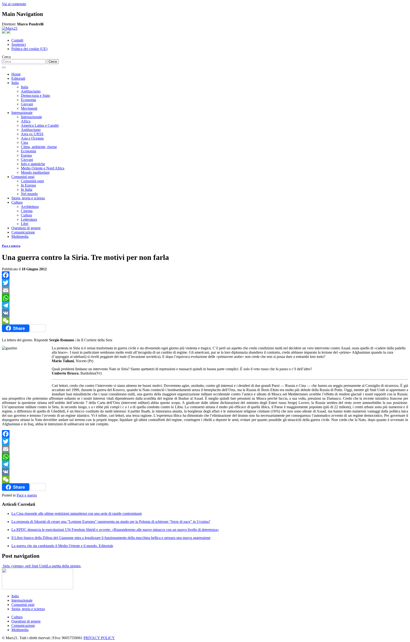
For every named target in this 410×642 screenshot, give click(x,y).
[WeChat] (205, 320)
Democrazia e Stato (35, 96)
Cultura (17, 202)
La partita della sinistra (64, 566)
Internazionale (22, 113)
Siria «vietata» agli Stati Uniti (24, 566)
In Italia (26, 189)
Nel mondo (29, 194)
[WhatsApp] (205, 298)
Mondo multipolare (35, 172)
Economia (28, 100)
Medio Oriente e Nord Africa (42, 168)
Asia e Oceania (32, 138)
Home (16, 74)
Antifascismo (31, 91)
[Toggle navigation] (4, 67)
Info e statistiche (33, 164)
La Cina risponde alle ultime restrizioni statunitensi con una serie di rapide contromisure (76, 513)
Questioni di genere (26, 228)
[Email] (205, 290)
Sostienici (18, 44)
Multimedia (19, 236)
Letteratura (29, 219)
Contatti (17, 40)
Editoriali (18, 78)
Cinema (27, 211)
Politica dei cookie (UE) (29, 49)
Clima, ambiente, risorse (39, 147)
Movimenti (29, 108)
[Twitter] (205, 282)
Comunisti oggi (22, 177)
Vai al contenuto (14, 4)
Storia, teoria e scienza (28, 198)
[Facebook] (205, 275)
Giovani (27, 104)
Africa (25, 121)
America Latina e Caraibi (40, 125)
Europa (26, 155)
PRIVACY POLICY (99, 638)
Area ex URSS (32, 134)
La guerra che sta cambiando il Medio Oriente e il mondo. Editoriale (62, 546)
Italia (15, 83)
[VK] (205, 313)
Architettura (30, 207)
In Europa (28, 185)
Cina (24, 143)
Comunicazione (23, 232)
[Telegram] (205, 305)
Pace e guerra (11, 246)
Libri (24, 224)
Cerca (6, 57)
